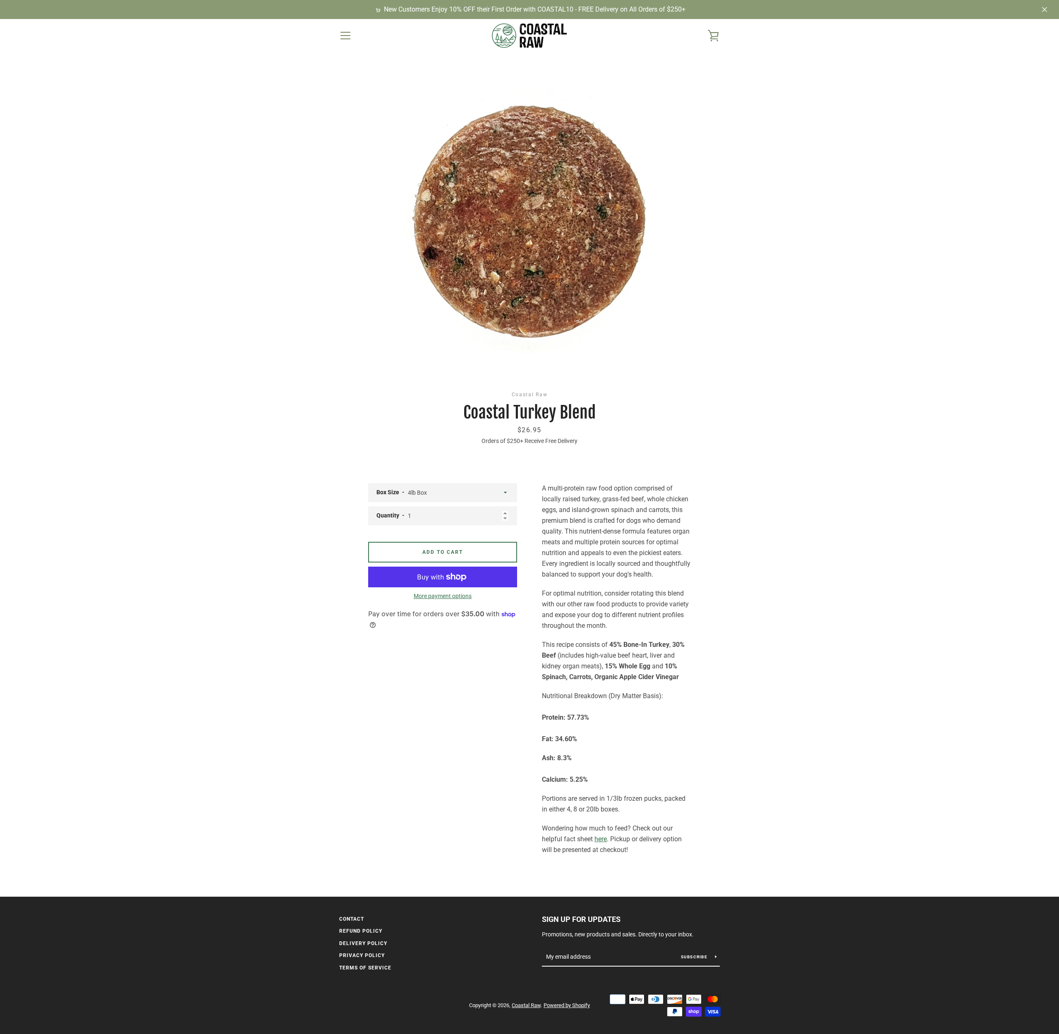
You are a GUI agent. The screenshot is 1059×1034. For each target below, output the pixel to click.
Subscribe (695, 957)
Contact (351, 919)
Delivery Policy (363, 943)
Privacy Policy (362, 955)
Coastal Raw (526, 1005)
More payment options (443, 596)
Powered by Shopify (567, 1005)
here (600, 839)
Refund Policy (360, 931)
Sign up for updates (581, 919)
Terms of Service (365, 968)
